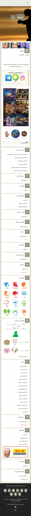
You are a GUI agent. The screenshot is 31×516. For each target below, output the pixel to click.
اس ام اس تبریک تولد (22, 161)
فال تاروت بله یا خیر (23, 408)
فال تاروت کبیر (24, 369)
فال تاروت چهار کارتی (22, 386)
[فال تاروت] (22, 95)
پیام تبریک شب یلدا (23, 444)
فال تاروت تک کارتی (23, 379)
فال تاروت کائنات (23, 376)
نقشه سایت (9, 504)
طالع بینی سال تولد (23, 356)
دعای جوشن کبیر (23, 236)
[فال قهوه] (22, 107)
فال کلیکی (25, 249)
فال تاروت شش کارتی (22, 392)
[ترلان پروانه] (15, 46)
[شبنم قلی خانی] (6, 46)
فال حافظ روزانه (23, 438)
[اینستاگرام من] (13, 490)
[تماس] (9, 490)
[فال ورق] (9, 120)
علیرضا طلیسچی (25, 66)
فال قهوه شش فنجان (22, 206)
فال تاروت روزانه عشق (22, 405)
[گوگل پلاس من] (19, 494)
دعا (26, 239)
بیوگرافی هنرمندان (23, 476)
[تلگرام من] (21, 490)
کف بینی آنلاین (24, 216)
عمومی (20, 143)
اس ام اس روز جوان (23, 164)
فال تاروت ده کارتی (23, 399)
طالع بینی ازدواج (23, 226)
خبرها (20, 17)
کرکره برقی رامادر (23, 421)
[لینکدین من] (11, 494)
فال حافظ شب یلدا (23, 441)
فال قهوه (25, 200)
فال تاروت (25, 411)
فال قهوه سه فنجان (23, 203)
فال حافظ (25, 435)
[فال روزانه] (9, 95)
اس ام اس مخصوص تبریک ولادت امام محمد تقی (17, 154)
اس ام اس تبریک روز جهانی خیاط (20, 170)
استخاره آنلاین (24, 180)
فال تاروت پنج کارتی (22, 389)
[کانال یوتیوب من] (15, 494)
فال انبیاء (25, 190)
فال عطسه (25, 466)
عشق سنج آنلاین (23, 259)
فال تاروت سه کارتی (22, 382)
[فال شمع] (9, 107)
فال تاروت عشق (23, 402)
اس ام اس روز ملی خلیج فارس (21, 157)
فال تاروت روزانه (23, 366)
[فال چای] (22, 120)
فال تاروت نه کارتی (23, 395)
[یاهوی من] (25, 490)
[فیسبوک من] (17, 490)
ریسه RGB (24, 269)
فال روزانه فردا (24, 479)
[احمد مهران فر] (24, 46)
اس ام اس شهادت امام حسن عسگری (19, 167)
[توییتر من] (5, 490)
